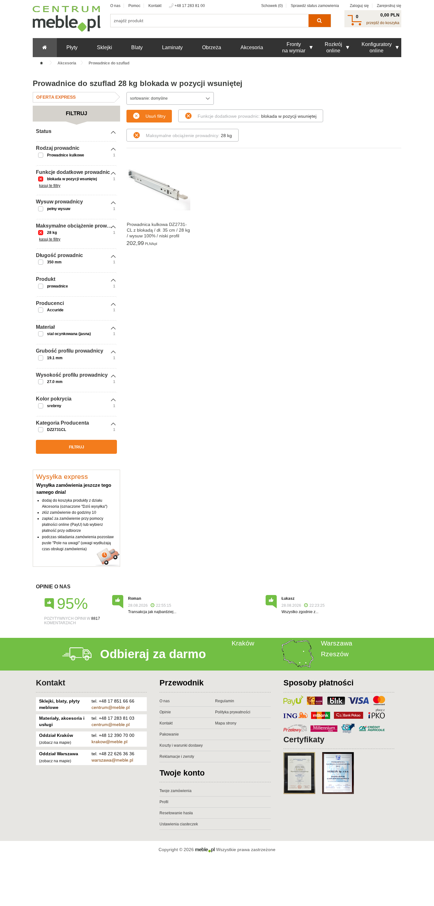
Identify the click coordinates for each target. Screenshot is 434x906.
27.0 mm (55, 382)
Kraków (243, 643)
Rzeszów (335, 654)
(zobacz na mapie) (55, 742)
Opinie (165, 712)
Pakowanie (169, 734)
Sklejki (104, 47)
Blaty (137, 47)
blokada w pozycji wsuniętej (72, 179)
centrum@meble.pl (111, 707)
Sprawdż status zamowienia (315, 5)
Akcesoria (252, 47)
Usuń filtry (156, 116)
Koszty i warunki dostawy (181, 745)
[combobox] (170, 98)
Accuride (55, 310)
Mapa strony (225, 723)
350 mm (54, 262)
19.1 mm (55, 358)
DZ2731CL (56, 429)
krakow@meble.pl (109, 741)
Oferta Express (56, 97)
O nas (115, 5)
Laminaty (172, 47)
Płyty (72, 47)
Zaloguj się (359, 5)
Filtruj (76, 447)
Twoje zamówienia (175, 791)
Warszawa (336, 643)
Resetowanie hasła (176, 813)
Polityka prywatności (232, 712)
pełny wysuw (58, 209)
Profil (163, 802)
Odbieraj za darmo (153, 654)
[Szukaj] (319, 20)
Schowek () (272, 5)
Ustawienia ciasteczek (178, 824)
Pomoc (134, 5)
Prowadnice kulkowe (65, 155)
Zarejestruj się (389, 5)
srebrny (54, 406)
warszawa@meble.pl (112, 760)
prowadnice (57, 286)
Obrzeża (211, 47)
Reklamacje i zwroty (176, 756)
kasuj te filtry (49, 185)
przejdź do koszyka (382, 23)
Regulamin (224, 701)
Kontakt (154, 5)
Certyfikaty (303, 739)
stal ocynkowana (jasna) (69, 334)
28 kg (52, 232)
